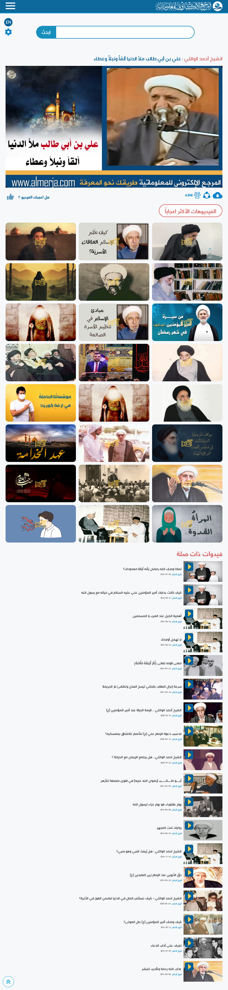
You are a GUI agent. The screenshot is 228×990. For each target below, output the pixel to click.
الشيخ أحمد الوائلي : (201, 58)
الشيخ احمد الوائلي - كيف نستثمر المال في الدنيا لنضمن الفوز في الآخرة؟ (130, 898)
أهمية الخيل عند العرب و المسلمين (157, 616)
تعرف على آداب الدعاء (166, 945)
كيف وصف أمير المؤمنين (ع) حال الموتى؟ (153, 922)
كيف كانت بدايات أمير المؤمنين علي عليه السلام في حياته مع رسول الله (131, 592)
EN (8, 22)
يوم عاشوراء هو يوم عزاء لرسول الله (157, 804)
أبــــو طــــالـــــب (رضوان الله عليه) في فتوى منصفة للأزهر (141, 781)
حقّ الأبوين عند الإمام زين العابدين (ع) (156, 875)
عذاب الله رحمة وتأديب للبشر (162, 969)
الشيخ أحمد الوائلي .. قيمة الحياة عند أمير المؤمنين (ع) (144, 710)
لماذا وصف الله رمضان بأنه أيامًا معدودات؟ (152, 569)
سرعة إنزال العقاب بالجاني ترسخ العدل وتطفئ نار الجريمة (142, 686)
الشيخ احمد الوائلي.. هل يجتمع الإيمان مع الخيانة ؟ (147, 757)
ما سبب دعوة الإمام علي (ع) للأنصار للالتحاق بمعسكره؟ (143, 734)
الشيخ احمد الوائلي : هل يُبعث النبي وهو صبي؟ (149, 851)
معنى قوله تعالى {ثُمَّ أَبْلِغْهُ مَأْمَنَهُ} (158, 663)
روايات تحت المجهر (169, 828)
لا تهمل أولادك (171, 639)
